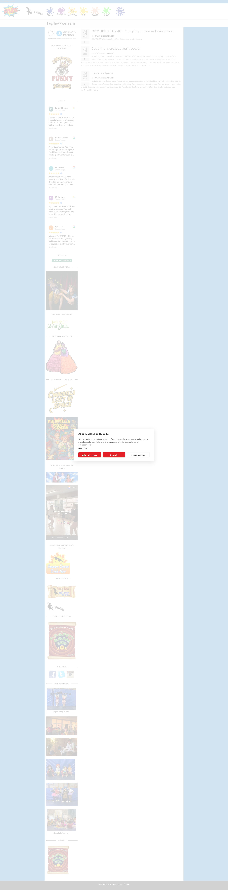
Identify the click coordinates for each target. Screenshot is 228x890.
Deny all (114, 455)
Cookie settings (138, 455)
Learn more (83, 448)
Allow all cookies (89, 455)
